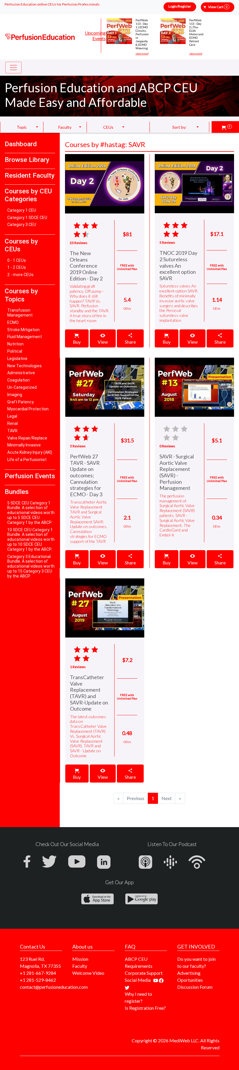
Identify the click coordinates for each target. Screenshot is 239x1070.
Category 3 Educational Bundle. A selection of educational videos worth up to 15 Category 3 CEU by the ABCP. (31, 566)
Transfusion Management (20, 312)
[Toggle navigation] (13, 67)
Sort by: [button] (179, 127)
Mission (80, 959)
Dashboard (21, 144)
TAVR (12, 430)
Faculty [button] (64, 127)
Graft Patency (20, 402)
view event (142, 53)
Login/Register (179, 6)
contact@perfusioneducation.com (54, 987)
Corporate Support (144, 973)
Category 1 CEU (21, 210)
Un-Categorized (22, 387)
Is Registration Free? (145, 1008)
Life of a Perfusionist (27, 459)
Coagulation (18, 380)
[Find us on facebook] (161, 980)
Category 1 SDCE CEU (27, 217)
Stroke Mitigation (23, 329)
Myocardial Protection (28, 409)
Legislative (17, 358)
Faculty (79, 966)
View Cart (217, 7)
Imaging (14, 394)
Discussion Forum (194, 987)
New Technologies (24, 365)
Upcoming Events (95, 35)
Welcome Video (88, 973)
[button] (227, 127)
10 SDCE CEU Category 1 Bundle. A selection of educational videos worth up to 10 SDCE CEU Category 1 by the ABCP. (31, 539)
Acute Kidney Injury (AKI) (29, 452)
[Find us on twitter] (127, 987)
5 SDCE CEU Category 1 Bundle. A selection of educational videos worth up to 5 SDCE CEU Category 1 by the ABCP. (31, 513)
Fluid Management (24, 336)
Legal (12, 416)
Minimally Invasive (24, 445)
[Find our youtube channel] (156, 980)
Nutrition (15, 344)
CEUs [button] (108, 127)
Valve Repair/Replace (27, 438)
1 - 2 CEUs (16, 267)
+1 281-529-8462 (38, 980)
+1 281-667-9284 (38, 973)
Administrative (21, 372)
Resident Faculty (30, 175)
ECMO (13, 322)
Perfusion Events (30, 476)
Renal (12, 423)
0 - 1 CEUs (16, 260)
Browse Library (27, 160)
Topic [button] (22, 127)
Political (14, 351)
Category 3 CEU (21, 224)
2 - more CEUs (20, 274)
